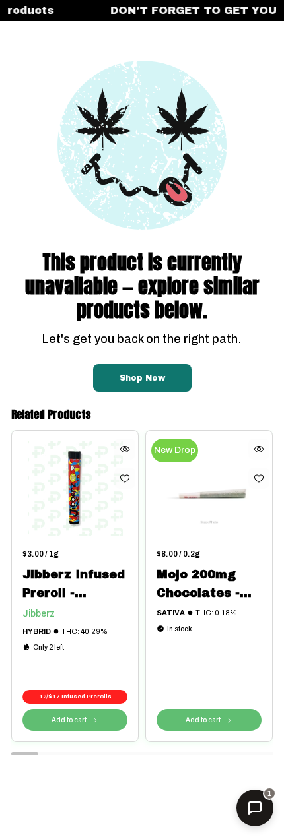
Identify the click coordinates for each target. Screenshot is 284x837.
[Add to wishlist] (124, 478)
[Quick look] (124, 449)
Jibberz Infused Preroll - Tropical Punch (73, 585)
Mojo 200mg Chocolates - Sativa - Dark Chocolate (200, 585)
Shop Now (142, 378)
